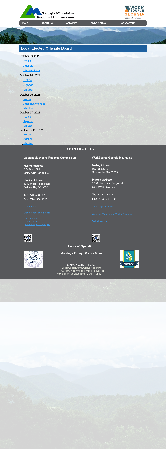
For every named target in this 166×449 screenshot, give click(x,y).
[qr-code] (28, 238)
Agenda (28, 65)
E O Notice (30, 206)
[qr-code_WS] (96, 238)
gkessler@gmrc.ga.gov (37, 224)
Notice (27, 60)
